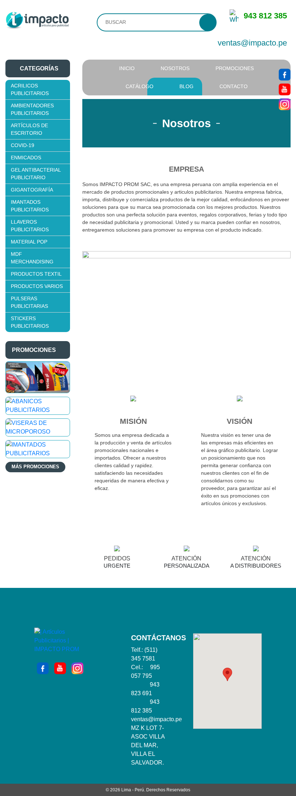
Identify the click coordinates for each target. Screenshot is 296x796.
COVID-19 (22, 145)
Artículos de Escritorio (29, 129)
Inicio (127, 68)
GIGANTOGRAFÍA (32, 190)
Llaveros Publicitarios (30, 225)
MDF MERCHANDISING (32, 257)
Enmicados (26, 157)
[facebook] (285, 74)
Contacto (233, 86)
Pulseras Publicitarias (29, 302)
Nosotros (175, 68)
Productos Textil (36, 274)
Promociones (235, 68)
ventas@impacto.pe (252, 43)
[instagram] (285, 103)
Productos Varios (37, 286)
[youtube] (285, 88)
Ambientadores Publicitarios (32, 109)
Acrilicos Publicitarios (30, 89)
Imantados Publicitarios (30, 205)
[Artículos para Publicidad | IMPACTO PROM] (37, 19)
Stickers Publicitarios (30, 322)
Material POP (29, 242)
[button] (227, 674)
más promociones (35, 466)
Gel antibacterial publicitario (36, 173)
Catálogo (139, 86)
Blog (186, 86)
